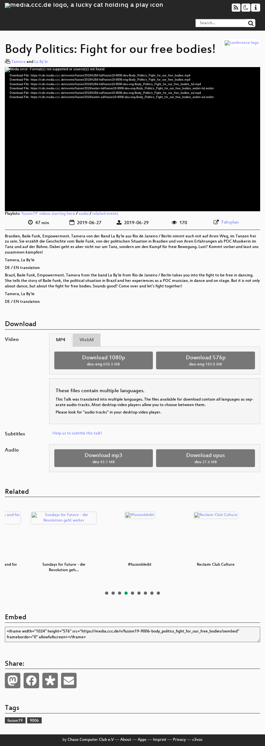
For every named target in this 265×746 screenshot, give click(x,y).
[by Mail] (69, 680)
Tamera (18, 62)
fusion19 (15, 721)
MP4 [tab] (60, 340)
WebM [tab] (87, 340)
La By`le (41, 62)
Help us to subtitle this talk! (77, 433)
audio (84, 214)
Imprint (159, 740)
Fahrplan (230, 222)
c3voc (197, 740)
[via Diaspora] (50, 680)
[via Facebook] (31, 680)
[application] (132, 139)
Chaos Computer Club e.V (91, 740)
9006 (34, 721)
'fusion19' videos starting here (48, 214)
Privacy (179, 740)
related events (105, 214)
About (125, 740)
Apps (142, 740)
